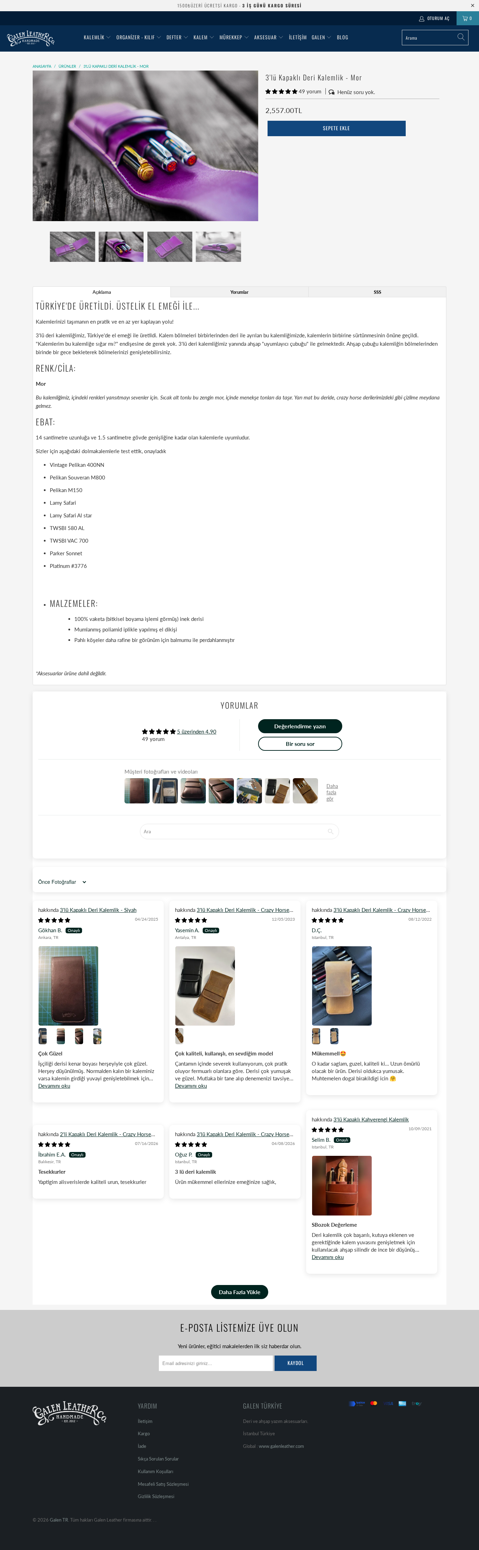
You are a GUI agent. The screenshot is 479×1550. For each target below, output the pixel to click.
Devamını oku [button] (54, 1085)
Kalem (201, 37)
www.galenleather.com (281, 1446)
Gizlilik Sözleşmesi (156, 1496)
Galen (319, 37)
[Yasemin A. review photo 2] (183, 1036)
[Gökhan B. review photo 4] (83, 1036)
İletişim (298, 37)
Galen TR (59, 1520)
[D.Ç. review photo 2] (320, 1036)
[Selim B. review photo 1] (372, 1185)
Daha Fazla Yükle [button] (240, 1292)
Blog (342, 37)
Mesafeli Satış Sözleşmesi (163, 1484)
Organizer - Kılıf (136, 37)
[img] (54, 920)
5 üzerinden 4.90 (196, 731)
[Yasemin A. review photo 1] (235, 986)
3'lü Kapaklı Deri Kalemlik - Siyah (98, 910)
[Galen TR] (42, 38)
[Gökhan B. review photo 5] (101, 1036)
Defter (174, 37)
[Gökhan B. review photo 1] (98, 986)
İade (142, 1446)
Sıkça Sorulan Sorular (158, 1459)
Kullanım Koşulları (155, 1471)
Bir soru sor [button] (300, 743)
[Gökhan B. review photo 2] (46, 1036)
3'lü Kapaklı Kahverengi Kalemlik (371, 1119)
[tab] (102, 291)
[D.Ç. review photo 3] (338, 1036)
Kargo (144, 1433)
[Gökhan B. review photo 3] (64, 1036)
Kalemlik (94, 37)
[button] (281, 91)
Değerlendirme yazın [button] (300, 726)
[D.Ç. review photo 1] (372, 986)
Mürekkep (231, 37)
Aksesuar (265, 37)
